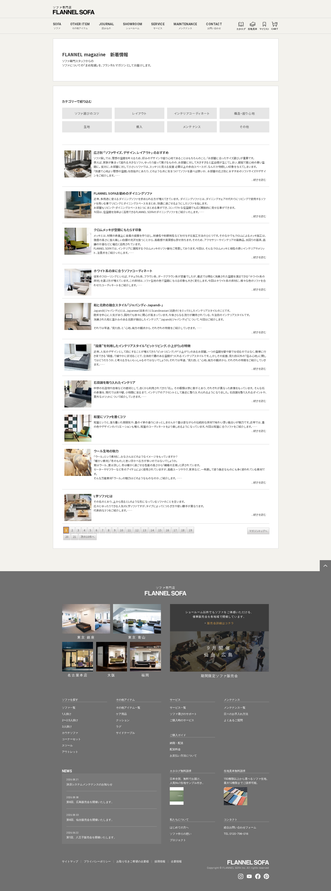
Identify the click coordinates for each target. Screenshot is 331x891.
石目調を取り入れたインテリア (114, 382)
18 (182, 530)
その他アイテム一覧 (128, 707)
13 (144, 530)
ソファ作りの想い (180, 833)
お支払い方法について (183, 755)
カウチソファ (70, 732)
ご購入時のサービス (182, 720)
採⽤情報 (159, 861)
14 (152, 530)
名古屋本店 (78, 675)
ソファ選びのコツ (87, 113)
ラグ (118, 726)
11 (129, 530)
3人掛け (67, 726)
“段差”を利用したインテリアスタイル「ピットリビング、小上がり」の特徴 (142, 345)
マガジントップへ (258, 531)
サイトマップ (70, 861)
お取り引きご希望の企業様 (132, 861)
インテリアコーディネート (192, 113)
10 (121, 530)
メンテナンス (192, 127)
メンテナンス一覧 (234, 707)
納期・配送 (176, 743)
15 (159, 530)
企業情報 (176, 861)
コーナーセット (71, 739)
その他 (244, 127)
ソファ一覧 (68, 707)
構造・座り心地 (244, 113)
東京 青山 (137, 637)
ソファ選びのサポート (183, 714)
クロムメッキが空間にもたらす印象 (117, 229)
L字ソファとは (103, 496)
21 (74, 537)
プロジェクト (178, 840)
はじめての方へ (179, 827)
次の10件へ (88, 537)
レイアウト (139, 113)
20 (66, 537)
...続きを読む (258, 180)
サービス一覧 (178, 707)
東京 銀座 (86, 637)
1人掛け (66, 714)
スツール (67, 745)
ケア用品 (121, 714)
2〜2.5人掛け (70, 720)
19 (190, 530)
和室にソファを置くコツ (110, 416)
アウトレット (70, 751)
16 (167, 530)
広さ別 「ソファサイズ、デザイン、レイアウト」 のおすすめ (131, 152)
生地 (87, 127)
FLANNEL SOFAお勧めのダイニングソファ (123, 193)
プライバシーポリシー (97, 861)
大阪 (111, 675)
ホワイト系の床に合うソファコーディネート (123, 270)
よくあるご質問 (233, 720)
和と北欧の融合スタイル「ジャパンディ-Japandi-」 (128, 305)
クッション (122, 720)
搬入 (139, 127)
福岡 (145, 675)
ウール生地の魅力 (106, 451)
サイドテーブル (125, 732)
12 (136, 530)
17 (175, 530)
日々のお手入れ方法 (236, 714)
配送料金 (175, 749)
